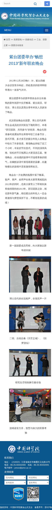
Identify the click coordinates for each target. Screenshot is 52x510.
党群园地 (18, 39)
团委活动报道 (17, 45)
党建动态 (29, 39)
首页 (8, 39)
